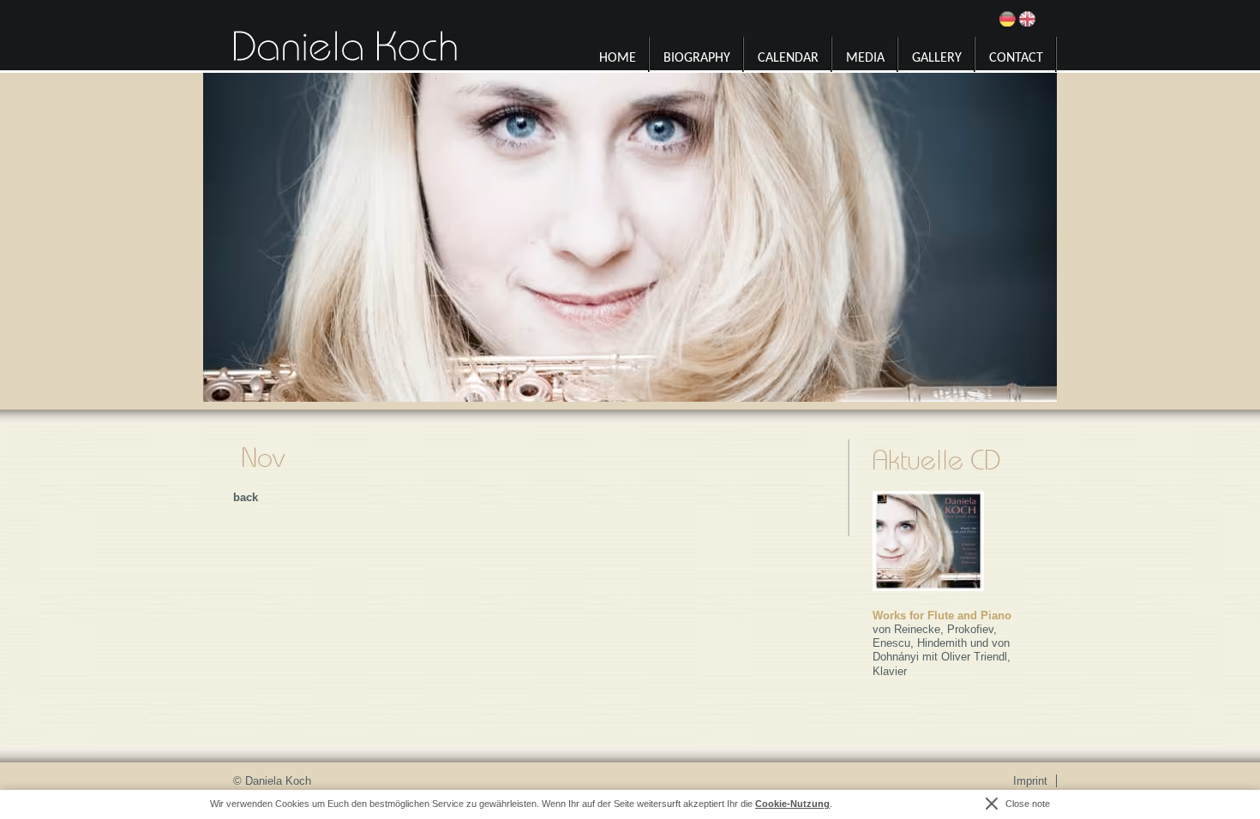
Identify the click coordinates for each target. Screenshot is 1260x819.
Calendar (788, 58)
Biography (696, 58)
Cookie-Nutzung (792, 803)
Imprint (1030, 780)
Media (865, 58)
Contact (1016, 58)
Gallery (937, 58)
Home (617, 58)
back (245, 497)
